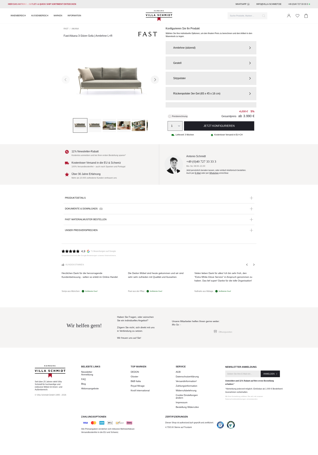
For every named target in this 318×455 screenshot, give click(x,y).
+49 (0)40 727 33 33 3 (298, 4)
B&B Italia (136, 381)
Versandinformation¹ (186, 381)
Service (181, 366)
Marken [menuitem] (58, 15)
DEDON (135, 372)
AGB (178, 372)
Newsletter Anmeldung (87, 373)
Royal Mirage (138, 385)
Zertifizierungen (176, 416)
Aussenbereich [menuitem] (39, 15)
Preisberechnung (179, 116)
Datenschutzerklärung (187, 376)
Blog (83, 383)
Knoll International (140, 390)
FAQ (83, 379)
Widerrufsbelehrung (186, 390)
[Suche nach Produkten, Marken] (264, 16)
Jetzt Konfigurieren (219, 125)
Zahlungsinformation (186, 385)
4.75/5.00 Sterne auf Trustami (178, 427)
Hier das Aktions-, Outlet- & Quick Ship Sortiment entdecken (42, 4)
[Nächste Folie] (253, 264)
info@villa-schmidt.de (268, 4)
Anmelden (269, 374)
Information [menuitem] (74, 15)
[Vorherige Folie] (247, 264)
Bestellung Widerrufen (187, 407)
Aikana (75, 29)
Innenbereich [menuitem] (18, 15)
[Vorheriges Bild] (66, 80)
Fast (66, 29)
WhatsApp (241, 4)
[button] (211, 47)
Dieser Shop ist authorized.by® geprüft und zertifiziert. (189, 422)
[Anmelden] (289, 15)
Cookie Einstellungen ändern (187, 396)
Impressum (181, 402)
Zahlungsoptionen (93, 416)
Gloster (134, 376)
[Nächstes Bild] (155, 80)
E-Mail (198, 173)
